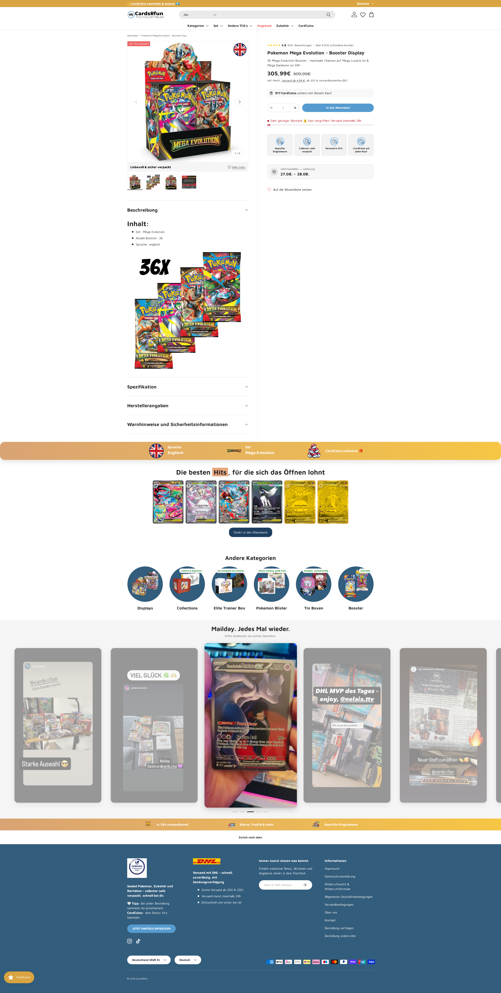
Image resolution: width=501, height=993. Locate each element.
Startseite (132, 35)
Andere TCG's (238, 25)
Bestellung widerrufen (340, 936)
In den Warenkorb (338, 107)
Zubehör (282, 25)
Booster (356, 608)
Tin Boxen (313, 608)
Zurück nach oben (250, 837)
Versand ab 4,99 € (293, 80)
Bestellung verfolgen (339, 928)
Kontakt (330, 920)
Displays (145, 608)
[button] (371, 14)
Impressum (332, 868)
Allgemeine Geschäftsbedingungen (349, 896)
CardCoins (306, 25)
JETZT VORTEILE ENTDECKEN (151, 928)
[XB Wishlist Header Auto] (363, 14)
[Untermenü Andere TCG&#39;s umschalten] (251, 25)
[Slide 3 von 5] (249, 811)
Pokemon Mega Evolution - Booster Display (164, 35)
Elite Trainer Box (229, 608)
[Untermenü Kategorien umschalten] (207, 25)
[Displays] (145, 584)
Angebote (264, 25)
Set (216, 25)
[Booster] (356, 584)
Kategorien (195, 25)
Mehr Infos (238, 167)
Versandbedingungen (339, 904)
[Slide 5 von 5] (266, 811)
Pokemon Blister (271, 608)
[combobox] (257, 15)
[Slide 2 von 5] (242, 811)
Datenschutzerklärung (340, 876)
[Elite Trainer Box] (229, 584)
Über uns (331, 912)
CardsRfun (142, 978)
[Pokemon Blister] (271, 584)
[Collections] (187, 584)
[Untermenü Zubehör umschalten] (292, 25)
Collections (187, 608)
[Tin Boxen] (313, 584)
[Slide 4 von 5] (258, 811)
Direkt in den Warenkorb (251, 532)
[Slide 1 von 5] (235, 811)
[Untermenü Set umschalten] (221, 25)
